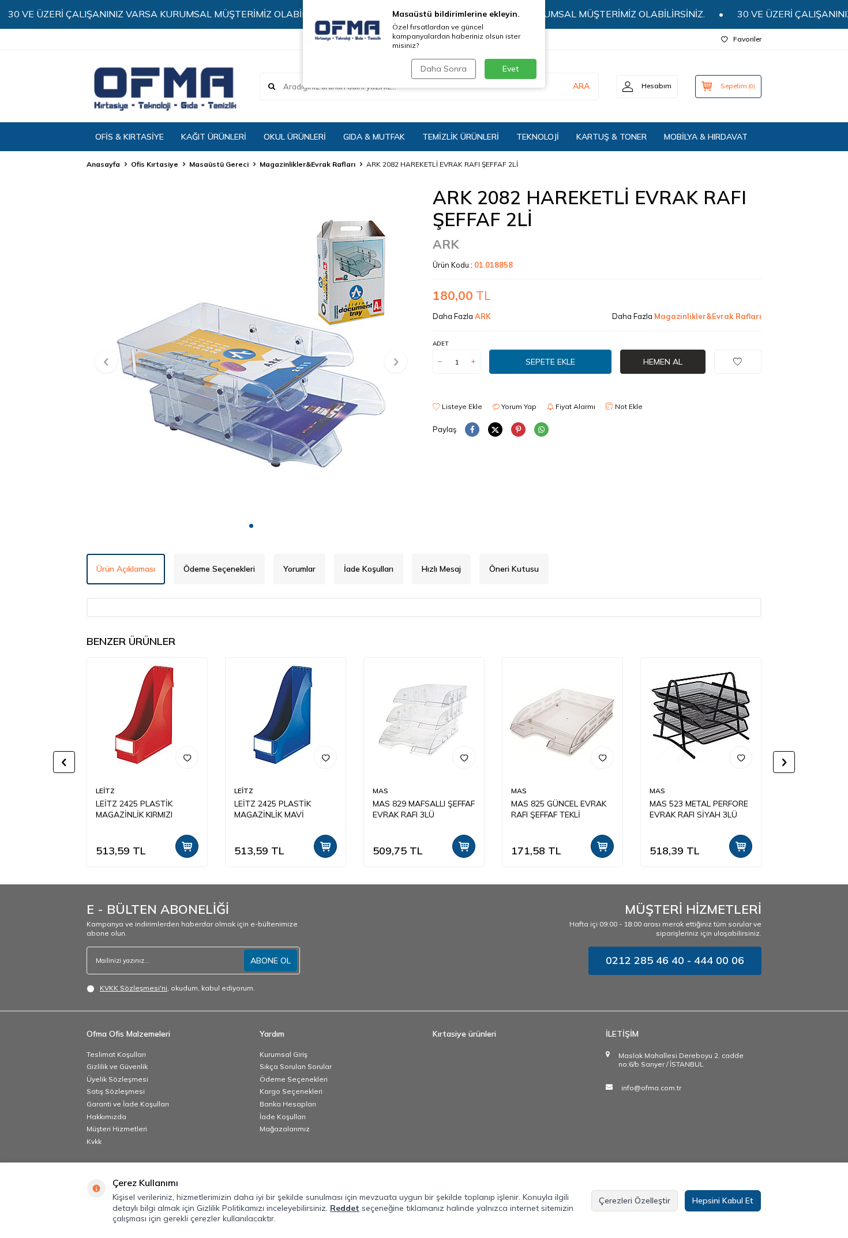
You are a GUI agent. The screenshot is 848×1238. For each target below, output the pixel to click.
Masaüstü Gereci (219, 164)
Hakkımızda (106, 1116)
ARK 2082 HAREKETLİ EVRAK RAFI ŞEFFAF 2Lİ (442, 164)
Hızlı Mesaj (441, 569)
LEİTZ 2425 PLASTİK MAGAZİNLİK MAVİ (272, 809)
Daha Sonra (444, 68)
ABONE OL (270, 960)
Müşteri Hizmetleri (117, 1128)
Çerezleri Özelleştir (634, 1200)
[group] (251, 350)
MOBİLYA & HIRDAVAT (706, 137)
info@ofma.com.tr (651, 1087)
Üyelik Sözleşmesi (117, 1079)
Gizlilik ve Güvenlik (117, 1066)
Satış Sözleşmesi (116, 1091)
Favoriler (747, 39)
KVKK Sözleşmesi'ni (133, 988)
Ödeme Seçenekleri (219, 569)
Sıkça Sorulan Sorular (296, 1066)
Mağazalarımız (285, 1128)
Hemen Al (662, 362)
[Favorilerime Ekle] (186, 757)
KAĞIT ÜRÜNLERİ (213, 137)
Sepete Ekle (550, 362)
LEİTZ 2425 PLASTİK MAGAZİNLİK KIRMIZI (134, 809)
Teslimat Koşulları (116, 1054)
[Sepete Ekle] (186, 846)
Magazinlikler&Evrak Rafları (307, 164)
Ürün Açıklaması (125, 569)
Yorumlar (299, 569)
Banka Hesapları (288, 1104)
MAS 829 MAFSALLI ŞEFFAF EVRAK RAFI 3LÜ (424, 809)
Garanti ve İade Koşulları (128, 1104)
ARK (446, 244)
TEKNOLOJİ (537, 137)
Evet (510, 68)
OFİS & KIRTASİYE (129, 137)
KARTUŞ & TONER (611, 137)
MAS (380, 790)
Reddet (344, 1208)
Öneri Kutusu (514, 569)
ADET (440, 343)
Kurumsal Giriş (283, 1054)
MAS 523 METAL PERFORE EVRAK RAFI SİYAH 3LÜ (699, 809)
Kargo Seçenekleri (291, 1091)
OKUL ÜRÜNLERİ (295, 137)
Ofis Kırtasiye (154, 164)
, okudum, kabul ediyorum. (177, 988)
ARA (581, 86)
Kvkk (94, 1141)
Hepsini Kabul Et (722, 1200)
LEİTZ (105, 790)
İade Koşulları (368, 569)
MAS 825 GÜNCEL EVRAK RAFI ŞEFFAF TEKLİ (558, 809)
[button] (251, 526)
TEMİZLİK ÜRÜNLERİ (460, 137)
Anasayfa (103, 164)
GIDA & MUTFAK (374, 137)
